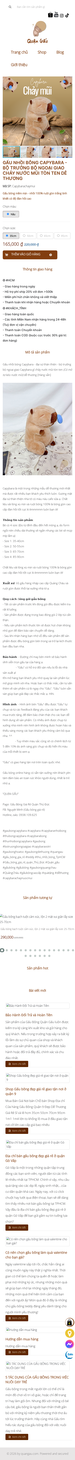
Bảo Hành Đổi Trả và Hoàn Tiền (28, 1015)
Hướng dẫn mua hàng (21, 1339)
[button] (69, 80)
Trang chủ (19, 52)
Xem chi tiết (18, 1064)
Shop (42, 52)
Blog (60, 52)
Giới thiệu (19, 64)
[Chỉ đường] (69, 1333)
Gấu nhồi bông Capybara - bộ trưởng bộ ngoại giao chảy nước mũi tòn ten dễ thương (35, 170)
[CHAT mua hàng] (69, 1344)
